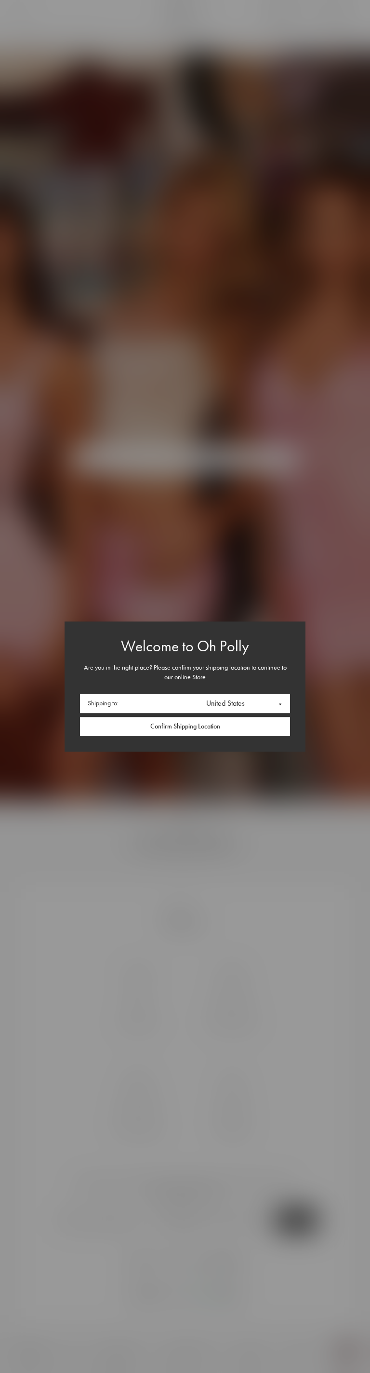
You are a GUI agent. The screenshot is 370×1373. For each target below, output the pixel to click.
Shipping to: (103, 703)
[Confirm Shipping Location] (185, 726)
